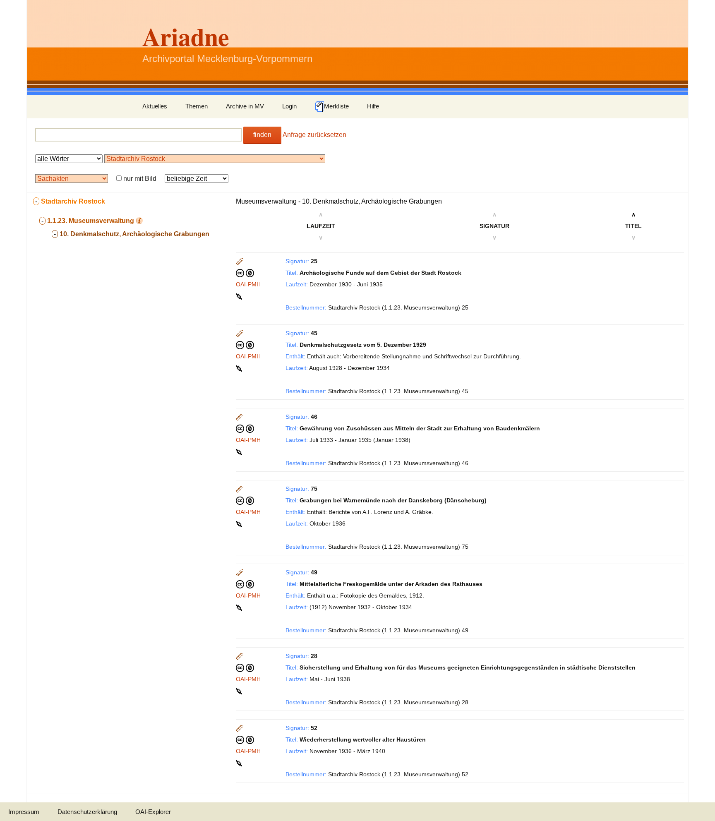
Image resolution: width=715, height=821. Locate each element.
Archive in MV (245, 106)
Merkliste (336, 106)
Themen (196, 106)
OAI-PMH (248, 284)
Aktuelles (154, 106)
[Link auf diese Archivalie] (240, 296)
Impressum (23, 811)
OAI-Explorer (153, 811)
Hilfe (373, 106)
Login (289, 106)
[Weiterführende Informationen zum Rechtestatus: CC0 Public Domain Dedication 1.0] (245, 272)
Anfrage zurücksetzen (314, 134)
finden (262, 134)
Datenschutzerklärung (87, 811)
